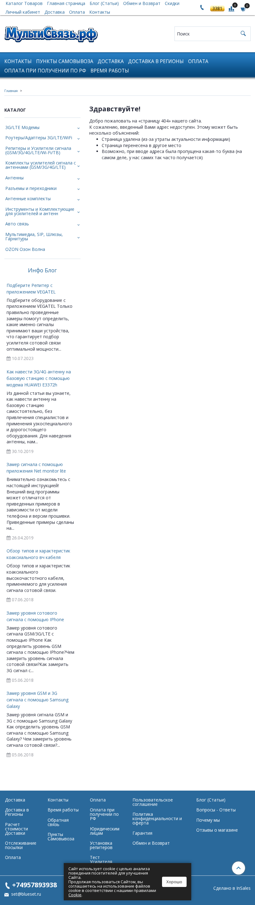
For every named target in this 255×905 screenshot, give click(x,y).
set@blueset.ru (25, 894)
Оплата (77, 12)
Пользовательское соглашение (152, 802)
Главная (11, 90)
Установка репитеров (101, 845)
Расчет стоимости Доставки (16, 828)
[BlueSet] (51, 32)
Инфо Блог (42, 270)
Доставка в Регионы (156, 61)
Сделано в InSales (232, 888)
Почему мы (208, 820)
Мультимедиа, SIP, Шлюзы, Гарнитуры (34, 236)
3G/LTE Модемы (22, 127)
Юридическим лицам (104, 831)
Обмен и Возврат (151, 843)
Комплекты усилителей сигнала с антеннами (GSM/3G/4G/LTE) (40, 165)
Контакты (99, 12)
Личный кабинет (23, 12)
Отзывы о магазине (217, 830)
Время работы (109, 70)
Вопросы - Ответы (216, 810)
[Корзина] (243, 9)
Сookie (74, 895)
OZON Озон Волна (25, 249)
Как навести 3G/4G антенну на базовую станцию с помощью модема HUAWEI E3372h (39, 378)
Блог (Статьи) (210, 800)
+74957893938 (34, 884)
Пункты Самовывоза (64, 61)
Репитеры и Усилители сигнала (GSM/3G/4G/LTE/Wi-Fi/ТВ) (38, 150)
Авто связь (17, 224)
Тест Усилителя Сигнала (101, 861)
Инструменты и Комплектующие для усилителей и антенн (39, 211)
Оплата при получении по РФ (45, 70)
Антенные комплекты (28, 198)
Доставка (54, 12)
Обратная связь (58, 822)
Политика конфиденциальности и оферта (157, 818)
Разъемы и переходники (31, 188)
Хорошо (174, 881)
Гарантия (142, 833)
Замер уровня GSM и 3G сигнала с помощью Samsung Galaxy (37, 699)
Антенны (14, 178)
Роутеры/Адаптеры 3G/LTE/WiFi (38, 138)
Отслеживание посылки (20, 845)
